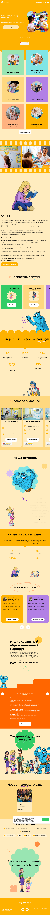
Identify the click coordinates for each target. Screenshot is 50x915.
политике (35, 470)
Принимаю (45, 819)
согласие (36, 469)
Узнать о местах (25, 465)
